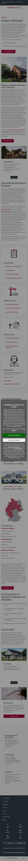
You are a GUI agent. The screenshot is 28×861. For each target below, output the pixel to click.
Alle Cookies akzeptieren (14, 435)
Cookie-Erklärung (18, 448)
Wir (5, 409)
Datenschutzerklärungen (14, 447)
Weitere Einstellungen (14, 440)
